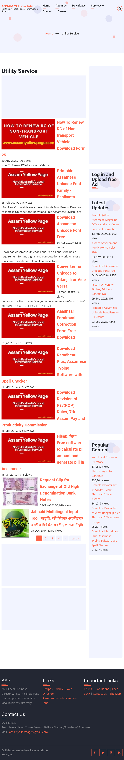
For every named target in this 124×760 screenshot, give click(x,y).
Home (46, 5)
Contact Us (100, 693)
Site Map (115, 693)
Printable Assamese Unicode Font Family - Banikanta (69, 183)
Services (97, 5)
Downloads (79, 5)
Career (62, 11)
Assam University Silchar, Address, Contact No (103, 289)
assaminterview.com (60, 698)
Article (60, 689)
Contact (47, 11)
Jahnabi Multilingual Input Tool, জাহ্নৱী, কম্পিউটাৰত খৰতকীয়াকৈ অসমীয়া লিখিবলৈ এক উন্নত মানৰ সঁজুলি (57, 518)
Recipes (48, 689)
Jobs (45, 703)
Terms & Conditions (96, 689)
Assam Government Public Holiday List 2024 (104, 247)
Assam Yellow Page (18, 6)
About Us (61, 5)
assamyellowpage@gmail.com (28, 732)
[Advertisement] (44, 97)
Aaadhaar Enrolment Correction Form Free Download (66, 324)
